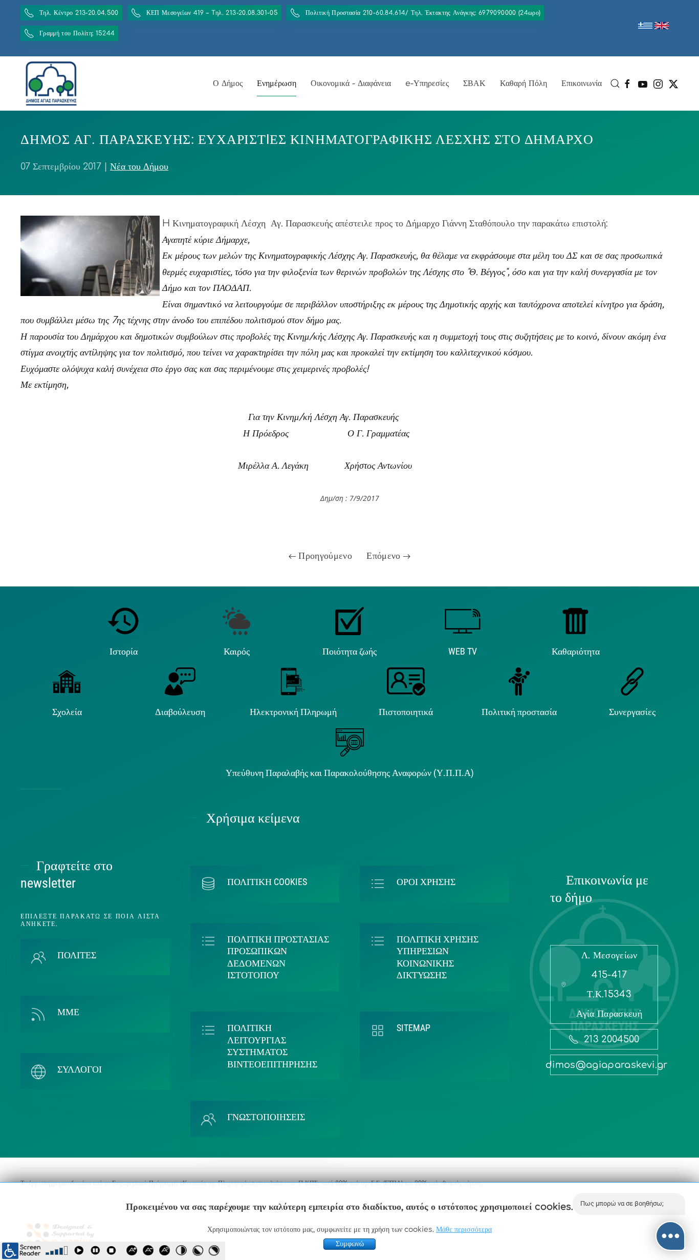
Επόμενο (384, 556)
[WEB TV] (462, 620)
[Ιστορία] (123, 620)
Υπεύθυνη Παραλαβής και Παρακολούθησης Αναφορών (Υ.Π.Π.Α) (350, 772)
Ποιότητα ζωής (349, 651)
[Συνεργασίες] (632, 681)
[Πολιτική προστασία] (519, 681)
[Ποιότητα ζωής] (349, 620)
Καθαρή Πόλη (523, 83)
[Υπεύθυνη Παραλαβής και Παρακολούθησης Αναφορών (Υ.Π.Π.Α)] (350, 742)
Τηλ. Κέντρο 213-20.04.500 (79, 12)
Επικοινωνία (581, 83)
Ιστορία (124, 651)
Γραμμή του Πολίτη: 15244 (77, 33)
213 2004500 (612, 1039)
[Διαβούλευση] (180, 681)
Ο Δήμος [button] (228, 83)
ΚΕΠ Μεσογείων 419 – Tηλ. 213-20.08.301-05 (212, 12)
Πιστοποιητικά (406, 711)
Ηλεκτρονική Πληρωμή (293, 711)
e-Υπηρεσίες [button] (427, 83)
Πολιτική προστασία (519, 711)
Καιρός (237, 651)
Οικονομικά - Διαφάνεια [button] (351, 83)
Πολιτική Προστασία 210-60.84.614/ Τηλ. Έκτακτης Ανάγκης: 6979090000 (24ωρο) (422, 12)
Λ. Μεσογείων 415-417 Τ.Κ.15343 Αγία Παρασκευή (609, 984)
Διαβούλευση (180, 711)
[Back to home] (51, 83)
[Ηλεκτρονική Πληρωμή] (293, 681)
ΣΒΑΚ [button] (474, 83)
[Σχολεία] (67, 681)
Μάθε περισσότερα (464, 1229)
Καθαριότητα (576, 651)
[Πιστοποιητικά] (406, 681)
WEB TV (462, 651)
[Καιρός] (236, 620)
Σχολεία (67, 711)
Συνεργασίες (632, 711)
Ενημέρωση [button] (276, 83)
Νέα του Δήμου (139, 166)
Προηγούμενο (324, 556)
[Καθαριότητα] (575, 620)
